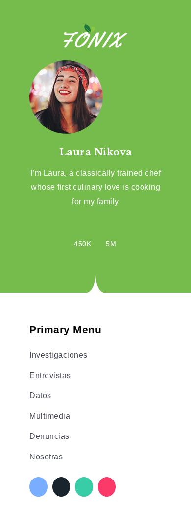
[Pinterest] (107, 487)
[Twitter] (61, 487)
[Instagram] (83, 235)
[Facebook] (38, 487)
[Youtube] (110, 235)
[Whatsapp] (84, 487)
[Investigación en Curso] (95, 35)
